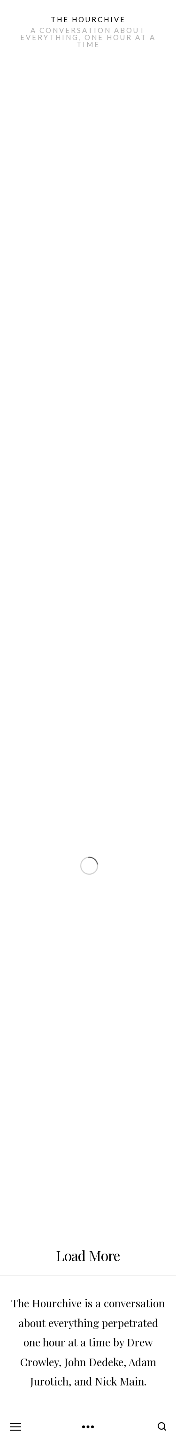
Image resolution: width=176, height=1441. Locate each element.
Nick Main (119, 1381)
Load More (88, 1255)
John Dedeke (93, 1361)
